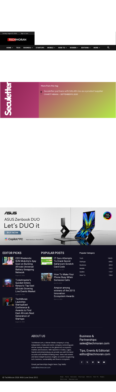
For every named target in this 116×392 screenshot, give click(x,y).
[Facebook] (82, 362)
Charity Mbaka (51, 94)
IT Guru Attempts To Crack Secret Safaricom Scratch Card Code (64, 262)
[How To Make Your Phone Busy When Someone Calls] (46, 277)
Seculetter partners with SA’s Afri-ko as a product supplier (73, 91)
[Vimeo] (93, 362)
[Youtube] (104, 362)
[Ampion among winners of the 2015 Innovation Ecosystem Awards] (46, 290)
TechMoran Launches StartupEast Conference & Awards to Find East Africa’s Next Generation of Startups (24, 309)
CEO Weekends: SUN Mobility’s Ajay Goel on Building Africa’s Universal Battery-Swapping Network (25, 265)
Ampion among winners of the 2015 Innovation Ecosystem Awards (64, 292)
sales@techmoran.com (40, 367)
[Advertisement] (58, 16)
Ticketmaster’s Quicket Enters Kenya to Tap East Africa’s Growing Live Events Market (25, 286)
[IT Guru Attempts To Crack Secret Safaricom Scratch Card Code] (46, 261)
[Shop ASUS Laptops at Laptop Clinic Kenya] (58, 226)
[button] (108, 47)
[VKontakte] (98, 362)
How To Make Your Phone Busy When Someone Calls (64, 277)
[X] (87, 362)
